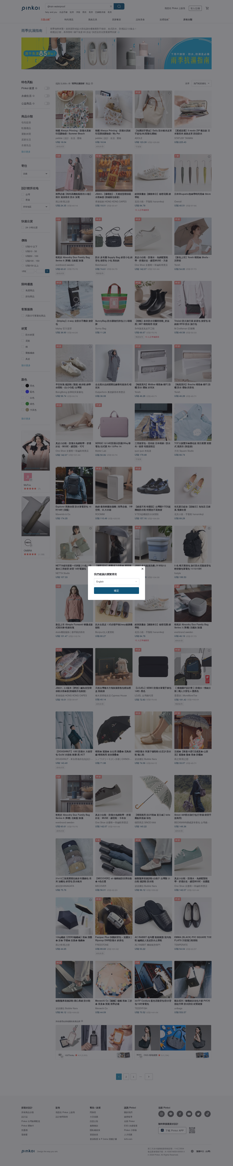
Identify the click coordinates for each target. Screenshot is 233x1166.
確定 (116, 590)
